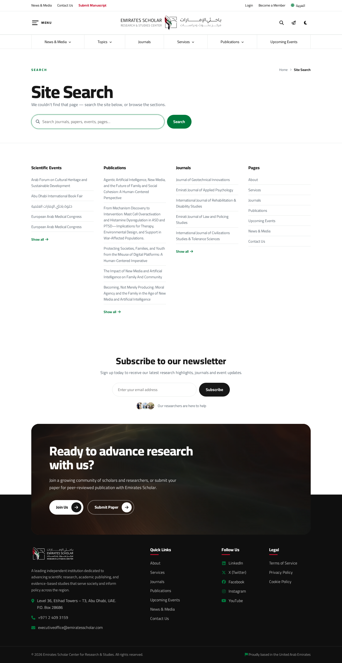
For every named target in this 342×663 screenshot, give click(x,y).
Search (179, 121)
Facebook (236, 582)
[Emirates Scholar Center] (171, 23)
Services (184, 41)
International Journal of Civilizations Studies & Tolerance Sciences (203, 235)
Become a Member (272, 5)
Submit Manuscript (92, 5)
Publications (230, 41)
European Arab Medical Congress (56, 216)
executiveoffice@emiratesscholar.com (70, 627)
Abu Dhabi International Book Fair (57, 196)
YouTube (236, 600)
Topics (103, 41)
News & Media (41, 5)
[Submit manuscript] (293, 23)
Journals (144, 41)
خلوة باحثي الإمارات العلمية (51, 206)
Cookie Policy (280, 581)
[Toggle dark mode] (305, 23)
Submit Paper (106, 507)
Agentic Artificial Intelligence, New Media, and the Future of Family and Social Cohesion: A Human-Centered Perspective (134, 188)
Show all (37, 239)
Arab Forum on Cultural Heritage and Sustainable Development (59, 182)
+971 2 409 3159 (53, 617)
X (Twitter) (237, 572)
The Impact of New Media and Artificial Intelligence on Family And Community (133, 273)
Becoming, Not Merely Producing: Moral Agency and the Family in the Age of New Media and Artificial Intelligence (135, 293)
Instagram (237, 591)
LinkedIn (236, 563)
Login (249, 5)
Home (283, 70)
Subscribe (214, 389)
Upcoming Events (283, 41)
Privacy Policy (281, 572)
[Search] (281, 23)
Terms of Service (283, 563)
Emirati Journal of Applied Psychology (204, 189)
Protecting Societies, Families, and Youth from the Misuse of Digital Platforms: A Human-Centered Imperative (134, 254)
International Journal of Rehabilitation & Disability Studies (206, 203)
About (253, 179)
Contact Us (65, 5)
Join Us (62, 507)
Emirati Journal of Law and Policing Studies (202, 219)
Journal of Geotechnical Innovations (203, 179)
